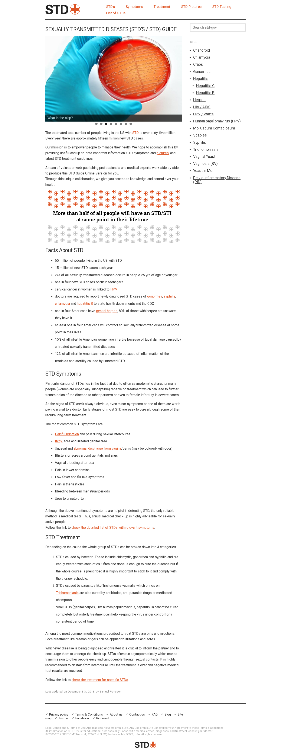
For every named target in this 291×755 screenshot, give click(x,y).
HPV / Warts (203, 114)
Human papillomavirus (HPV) (217, 121)
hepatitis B (85, 304)
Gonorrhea (201, 72)
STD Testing (221, 6)
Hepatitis (200, 79)
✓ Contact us (135, 714)
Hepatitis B (205, 93)
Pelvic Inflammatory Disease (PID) (217, 180)
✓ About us (114, 714)
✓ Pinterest (100, 718)
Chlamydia (201, 57)
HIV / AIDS (201, 107)
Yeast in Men (203, 170)
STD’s (110, 6)
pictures (163, 153)
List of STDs (115, 13)
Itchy (58, 441)
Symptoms (134, 6)
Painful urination (67, 434)
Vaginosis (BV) (205, 163)
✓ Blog (166, 714)
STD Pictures (191, 6)
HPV (113, 289)
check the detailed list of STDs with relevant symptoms (113, 528)
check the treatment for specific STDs (100, 680)
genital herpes (106, 311)
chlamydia (62, 304)
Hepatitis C (205, 86)
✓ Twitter (61, 718)
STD (135, 133)
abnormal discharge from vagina (97, 448)
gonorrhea (154, 296)
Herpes (199, 100)
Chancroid (201, 50)
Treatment (162, 6)
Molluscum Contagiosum (214, 128)
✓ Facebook (80, 718)
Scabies (200, 135)
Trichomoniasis (67, 593)
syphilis (169, 296)
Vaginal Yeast (204, 156)
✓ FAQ (153, 714)
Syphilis (199, 142)
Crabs (198, 64)
